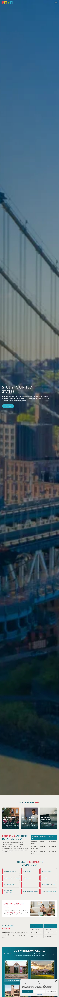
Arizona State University (12, 980)
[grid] (44, 845)
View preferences (51, 991)
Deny (39, 991)
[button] (56, 981)
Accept (27, 991)
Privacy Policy (39, 994)
